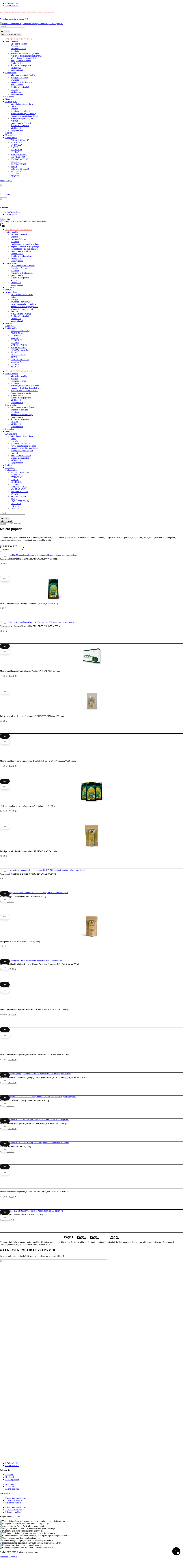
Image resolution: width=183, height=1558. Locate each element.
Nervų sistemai (17, 275)
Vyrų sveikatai (17, 261)
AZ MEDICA (17, 333)
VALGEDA (16, 362)
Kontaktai (9, 1477)
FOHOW (15, 343)
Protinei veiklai (17, 253)
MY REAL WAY (18, 347)
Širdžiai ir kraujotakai (20, 278)
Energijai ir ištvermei (19, 268)
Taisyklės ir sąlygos (13, 1500)
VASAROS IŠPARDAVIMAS (18, 229)
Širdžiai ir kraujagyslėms (21, 256)
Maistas (8, 323)
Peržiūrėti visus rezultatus (11, 34)
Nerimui (14, 311)
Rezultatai (5, 31)
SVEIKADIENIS (18, 355)
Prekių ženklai (11, 328)
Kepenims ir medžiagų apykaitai (24, 306)
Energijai (14, 237)
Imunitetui (15, 241)
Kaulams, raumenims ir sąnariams (25, 244)
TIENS (14, 357)
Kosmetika (9, 326)
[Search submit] (1, 29)
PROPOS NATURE (19, 350)
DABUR (14, 338)
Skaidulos (9, 287)
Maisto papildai (11, 232)
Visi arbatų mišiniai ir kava (22, 294)
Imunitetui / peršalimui (20, 302)
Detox (13, 297)
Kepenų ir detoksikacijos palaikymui (26, 246)
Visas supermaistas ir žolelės (23, 266)
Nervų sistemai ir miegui (21, 251)
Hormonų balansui (18, 239)
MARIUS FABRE (19, 345)
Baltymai (9, 290)
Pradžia (3, 524)
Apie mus (9, 1475)
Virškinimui (16, 258)
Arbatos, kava (11, 292)
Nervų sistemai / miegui (21, 314)
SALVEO (15, 352)
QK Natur (15, 364)
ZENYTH (15, 367)
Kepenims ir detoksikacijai (22, 273)
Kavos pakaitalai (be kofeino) (23, 304)
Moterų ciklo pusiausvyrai (22, 309)
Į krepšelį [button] (7, 569)
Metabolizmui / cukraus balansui (24, 249)
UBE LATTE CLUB (20, 359)
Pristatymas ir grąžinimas (15, 1498)
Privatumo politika (13, 1503)
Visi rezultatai (6, 521)
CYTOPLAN (17, 335)
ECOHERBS (16, 340)
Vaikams (14, 280)
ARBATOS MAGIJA (20, 330)
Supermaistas (10, 263)
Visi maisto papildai (19, 234)
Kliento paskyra (12, 1479)
